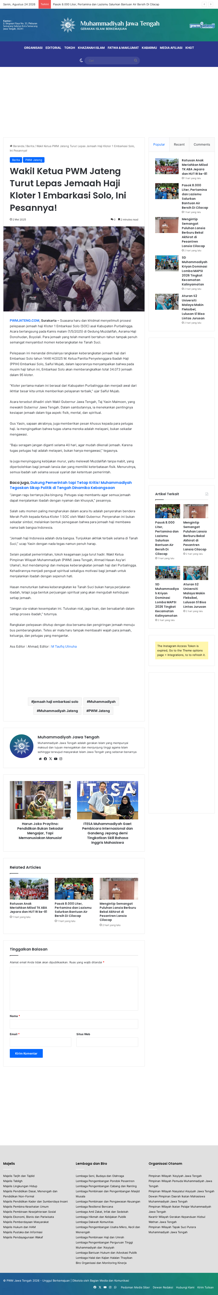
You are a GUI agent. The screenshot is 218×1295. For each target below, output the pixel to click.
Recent (179, 144)
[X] (50, 758)
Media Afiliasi (171, 47)
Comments (202, 144)
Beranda (18, 146)
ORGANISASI (33, 47)
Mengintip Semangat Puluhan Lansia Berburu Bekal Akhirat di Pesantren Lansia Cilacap (118, 911)
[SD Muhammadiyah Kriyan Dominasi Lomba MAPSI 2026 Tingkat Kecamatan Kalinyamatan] (167, 263)
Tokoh (69, 47)
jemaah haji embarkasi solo (55, 701)
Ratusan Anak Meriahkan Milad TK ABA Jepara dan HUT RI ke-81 (28, 907)
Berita (30, 146)
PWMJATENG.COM (24, 320)
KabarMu (149, 47)
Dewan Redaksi (163, 1287)
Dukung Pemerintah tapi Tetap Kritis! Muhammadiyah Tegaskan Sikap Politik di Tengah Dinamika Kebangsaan (71, 485)
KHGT (189, 47)
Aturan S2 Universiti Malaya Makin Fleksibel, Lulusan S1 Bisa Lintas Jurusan (193, 307)
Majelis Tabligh (13, 1181)
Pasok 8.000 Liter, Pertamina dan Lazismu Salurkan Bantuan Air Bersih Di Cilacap (73, 909)
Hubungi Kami (185, 1287)
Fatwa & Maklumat (123, 47)
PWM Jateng (33, 160)
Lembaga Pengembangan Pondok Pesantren (105, 1181)
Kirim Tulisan (205, 1287)
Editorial (53, 47)
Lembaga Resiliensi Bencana (94, 1206)
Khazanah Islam (91, 47)
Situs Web (83, 1034)
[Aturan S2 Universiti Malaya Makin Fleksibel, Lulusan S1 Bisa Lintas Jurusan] (167, 302)
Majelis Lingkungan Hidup (20, 1186)
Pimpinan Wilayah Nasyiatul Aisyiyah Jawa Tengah (181, 1191)
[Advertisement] (109, 101)
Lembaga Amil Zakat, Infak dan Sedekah (102, 1211)
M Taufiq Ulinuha (64, 646)
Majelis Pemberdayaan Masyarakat (26, 1222)
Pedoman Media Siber (135, 1287)
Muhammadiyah (102, 701)
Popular (159, 144)
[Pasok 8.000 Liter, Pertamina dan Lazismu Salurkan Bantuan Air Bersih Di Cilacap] (74, 889)
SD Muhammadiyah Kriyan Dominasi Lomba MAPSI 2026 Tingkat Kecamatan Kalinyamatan (194, 270)
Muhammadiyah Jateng (58, 711)
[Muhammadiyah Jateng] (109, 25)
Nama (15, 1016)
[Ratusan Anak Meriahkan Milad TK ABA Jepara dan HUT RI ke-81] (29, 889)
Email (15, 1034)
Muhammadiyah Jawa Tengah (68, 737)
